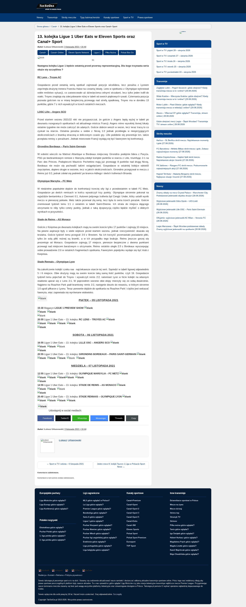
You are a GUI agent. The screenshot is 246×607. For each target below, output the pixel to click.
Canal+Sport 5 (133, 517)
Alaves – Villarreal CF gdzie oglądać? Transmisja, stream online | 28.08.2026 (182, 114)
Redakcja (42, 575)
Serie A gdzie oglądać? (93, 517)
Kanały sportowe (111, 17)
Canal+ (54, 26)
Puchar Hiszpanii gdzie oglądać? (97, 525)
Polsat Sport (132, 533)
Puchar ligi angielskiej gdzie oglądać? (100, 538)
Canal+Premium (134, 500)
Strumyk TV (175, 517)
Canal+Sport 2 (133, 509)
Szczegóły (117, 594)
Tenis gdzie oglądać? (179, 529)
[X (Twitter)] (67, 570)
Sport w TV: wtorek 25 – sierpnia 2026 (173, 66)
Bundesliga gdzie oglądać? (95, 513)
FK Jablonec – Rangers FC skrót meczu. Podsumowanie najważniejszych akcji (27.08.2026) (181, 167)
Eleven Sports (133, 529)
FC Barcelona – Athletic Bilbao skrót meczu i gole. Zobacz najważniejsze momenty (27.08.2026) (182, 150)
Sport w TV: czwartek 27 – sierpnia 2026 (174, 56)
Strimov (173, 521)
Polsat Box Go (127, 52)
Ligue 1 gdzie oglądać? (93, 521)
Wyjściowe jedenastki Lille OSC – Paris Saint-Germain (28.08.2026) (180, 211)
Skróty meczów (69, 17)
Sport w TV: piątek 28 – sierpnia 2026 (173, 50)
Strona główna (43, 26)
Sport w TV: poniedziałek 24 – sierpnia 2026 (176, 72)
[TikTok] (76, 570)
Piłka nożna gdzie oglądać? (182, 525)
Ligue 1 (97, 52)
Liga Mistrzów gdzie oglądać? (53, 500)
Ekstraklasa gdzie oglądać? (52, 527)
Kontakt (51, 575)
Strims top (174, 513)
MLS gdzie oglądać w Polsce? (96, 500)
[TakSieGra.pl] (48, 9)
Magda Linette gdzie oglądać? (183, 546)
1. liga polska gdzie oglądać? (52, 536)
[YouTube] (87, 570)
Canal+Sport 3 (133, 513)
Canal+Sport (132, 505)
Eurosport (131, 542)
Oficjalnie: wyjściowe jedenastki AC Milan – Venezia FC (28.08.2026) (181, 219)
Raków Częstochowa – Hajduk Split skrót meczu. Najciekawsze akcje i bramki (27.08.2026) (178, 158)
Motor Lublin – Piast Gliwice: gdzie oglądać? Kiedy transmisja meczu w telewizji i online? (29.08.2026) (179, 106)
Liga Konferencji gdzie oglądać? (54, 509)
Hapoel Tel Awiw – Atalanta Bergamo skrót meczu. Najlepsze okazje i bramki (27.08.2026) (178, 175)
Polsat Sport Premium (136, 538)
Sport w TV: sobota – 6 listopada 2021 (65, 464)
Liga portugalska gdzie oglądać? (97, 546)
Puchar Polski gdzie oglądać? (53, 532)
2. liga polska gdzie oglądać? (52, 540)
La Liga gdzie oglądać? (93, 505)
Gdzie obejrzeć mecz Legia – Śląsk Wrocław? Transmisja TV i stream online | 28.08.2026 (182, 122)
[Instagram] (57, 570)
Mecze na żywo (176, 505)
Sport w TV (128, 17)
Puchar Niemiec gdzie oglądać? (97, 529)
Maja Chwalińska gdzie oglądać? (184, 554)
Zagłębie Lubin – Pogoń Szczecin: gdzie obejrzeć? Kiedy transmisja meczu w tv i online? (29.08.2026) (181, 89)
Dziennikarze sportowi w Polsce (184, 500)
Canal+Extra (132, 521)
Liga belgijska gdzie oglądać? (96, 550)
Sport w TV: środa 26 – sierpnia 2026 (173, 61)
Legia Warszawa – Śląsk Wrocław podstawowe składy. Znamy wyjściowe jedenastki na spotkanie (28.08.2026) (181, 227)
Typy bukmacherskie (90, 17)
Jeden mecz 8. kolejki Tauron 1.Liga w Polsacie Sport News (121, 465)
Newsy (40, 17)
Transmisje (52, 17)
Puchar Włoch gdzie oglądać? (96, 533)
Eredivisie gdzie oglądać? (94, 542)
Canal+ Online (57, 52)
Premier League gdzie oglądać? (97, 509)
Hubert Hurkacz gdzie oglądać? (184, 538)
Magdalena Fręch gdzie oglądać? (184, 542)
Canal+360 (131, 525)
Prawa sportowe (145, 17)
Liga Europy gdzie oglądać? (52, 505)
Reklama (59, 575)
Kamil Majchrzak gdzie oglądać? (184, 550)
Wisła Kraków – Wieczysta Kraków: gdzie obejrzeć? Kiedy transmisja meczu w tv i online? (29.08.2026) (182, 97)
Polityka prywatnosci (73, 575)
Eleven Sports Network (78, 52)
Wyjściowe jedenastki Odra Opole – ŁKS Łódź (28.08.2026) (177, 202)
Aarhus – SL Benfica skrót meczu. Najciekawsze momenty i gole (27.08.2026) (182, 141)
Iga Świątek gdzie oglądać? (182, 533)
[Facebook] (44, 570)
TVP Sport (131, 546)
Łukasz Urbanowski (53, 47)
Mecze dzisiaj (176, 509)
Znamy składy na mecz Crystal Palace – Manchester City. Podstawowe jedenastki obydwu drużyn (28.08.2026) (182, 194)
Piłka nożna (110, 52)
